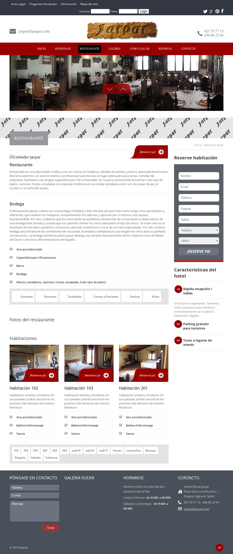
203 (64, 450)
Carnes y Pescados (106, 297)
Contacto (188, 48)
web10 (76, 450)
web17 (103, 450)
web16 (89, 450)
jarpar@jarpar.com (34, 31)
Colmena (51, 458)
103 (35, 450)
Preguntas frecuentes (43, 4)
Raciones (50, 297)
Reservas (165, 48)
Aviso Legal (18, 4)
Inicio (41, 48)
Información (68, 4)
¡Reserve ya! (147, 152)
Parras (117, 450)
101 (16, 450)
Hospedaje (63, 48)
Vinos (155, 297)
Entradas (27, 297)
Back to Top (219, 548)
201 (45, 450)
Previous (107, 89)
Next (125, 89)
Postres (135, 297)
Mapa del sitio (89, 4)
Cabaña (35, 458)
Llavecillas (133, 450)
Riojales (20, 458)
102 (25, 450)
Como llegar (139, 48)
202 (54, 450)
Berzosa (151, 450)
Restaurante (89, 48)
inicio (198, 145)
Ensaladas (75, 297)
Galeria (115, 48)
